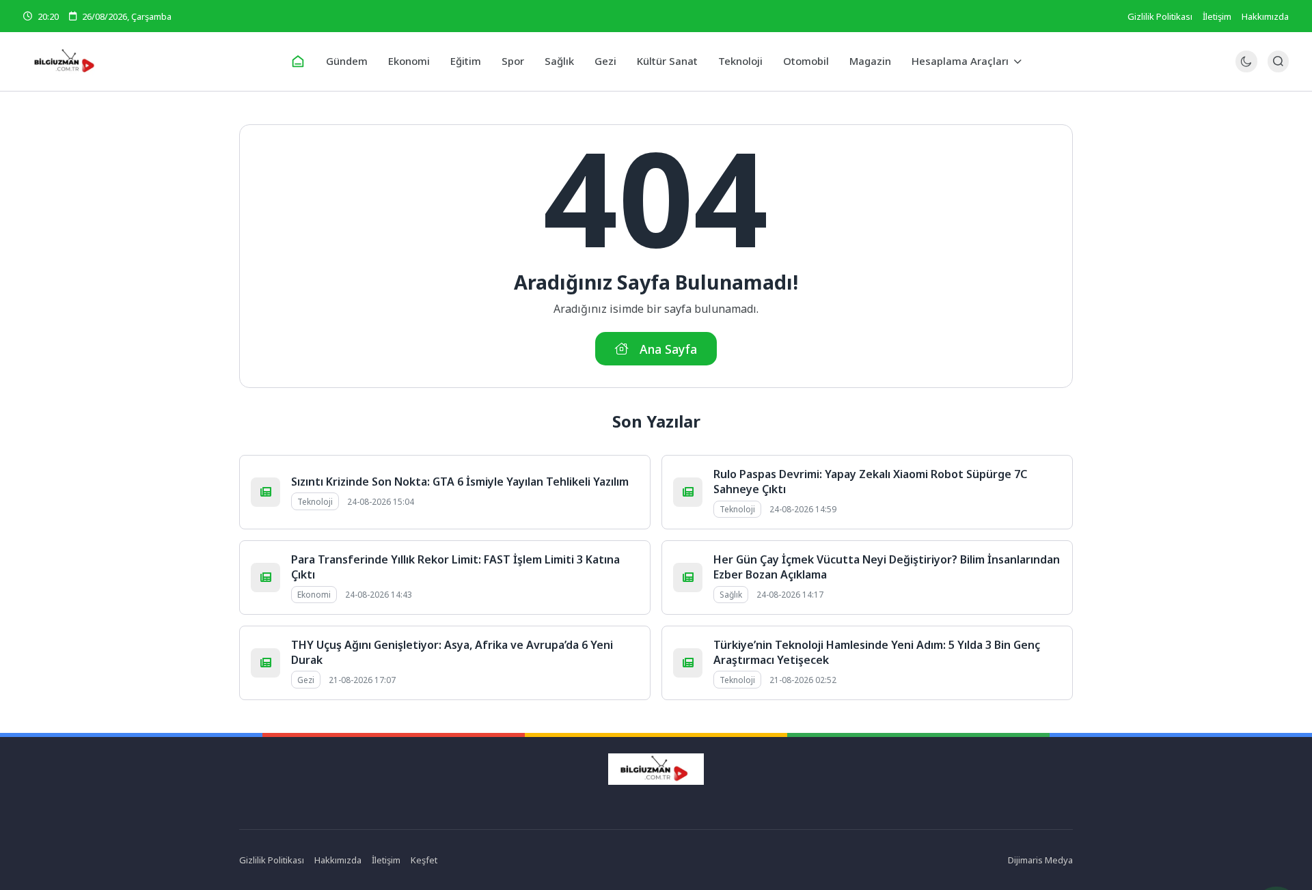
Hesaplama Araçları (960, 61)
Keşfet (424, 860)
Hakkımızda (1265, 16)
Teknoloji (740, 61)
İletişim (1217, 16)
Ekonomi (409, 61)
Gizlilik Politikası (1160, 16)
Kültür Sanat (667, 61)
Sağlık (559, 61)
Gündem (347, 61)
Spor (513, 61)
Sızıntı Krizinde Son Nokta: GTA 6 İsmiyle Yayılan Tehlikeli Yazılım (460, 481)
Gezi (605, 61)
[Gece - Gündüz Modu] (1246, 68)
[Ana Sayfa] (298, 61)
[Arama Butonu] (1278, 61)
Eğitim (465, 61)
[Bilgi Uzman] (151, 61)
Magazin (870, 61)
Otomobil (806, 61)
